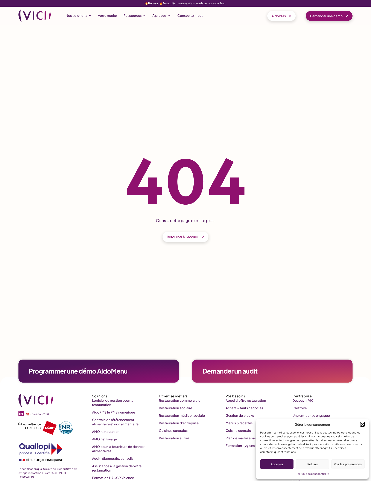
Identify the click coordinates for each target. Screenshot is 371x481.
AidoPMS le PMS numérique (113, 412)
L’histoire (299, 408)
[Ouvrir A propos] (169, 15)
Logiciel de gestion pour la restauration (112, 402)
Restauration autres (174, 438)
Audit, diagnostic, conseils (113, 458)
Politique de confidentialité (312, 473)
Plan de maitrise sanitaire (245, 438)
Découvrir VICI (303, 400)
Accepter (277, 464)
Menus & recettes (239, 423)
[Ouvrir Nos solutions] (89, 15)
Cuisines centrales (173, 430)
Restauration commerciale (179, 400)
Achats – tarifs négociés (244, 408)
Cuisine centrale (238, 430)
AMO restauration (106, 431)
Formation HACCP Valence (113, 478)
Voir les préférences (348, 464)
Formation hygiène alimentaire (249, 445)
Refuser (312, 464)
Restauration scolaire (175, 408)
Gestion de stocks (240, 415)
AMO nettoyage (104, 439)
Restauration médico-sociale (182, 415)
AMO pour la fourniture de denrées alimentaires (118, 448)
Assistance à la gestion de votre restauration (116, 468)
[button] (362, 424)
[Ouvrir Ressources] (144, 15)
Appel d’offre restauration (246, 400)
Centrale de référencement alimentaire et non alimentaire (115, 422)
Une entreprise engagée (311, 415)
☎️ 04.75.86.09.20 (37, 413)
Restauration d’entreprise (179, 423)
